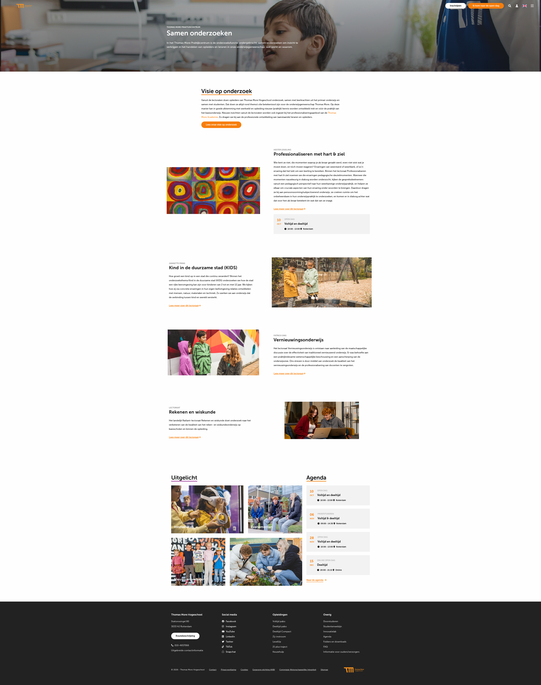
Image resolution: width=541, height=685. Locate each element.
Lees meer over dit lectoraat (288, 209)
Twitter (229, 641)
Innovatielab (329, 631)
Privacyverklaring (228, 670)
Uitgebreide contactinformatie (187, 650)
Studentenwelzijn (332, 626)
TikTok (229, 646)
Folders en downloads (334, 641)
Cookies (244, 670)
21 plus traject (280, 646)
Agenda (327, 636)
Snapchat (231, 651)
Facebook (231, 621)
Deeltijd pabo (280, 626)
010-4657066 (182, 645)
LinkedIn (230, 636)
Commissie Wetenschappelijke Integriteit (297, 670)
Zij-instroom (279, 636)
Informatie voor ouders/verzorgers (341, 651)
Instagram (231, 626)
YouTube (230, 631)
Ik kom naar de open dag (486, 5)
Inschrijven (455, 5)
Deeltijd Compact (282, 631)
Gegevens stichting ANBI (263, 670)
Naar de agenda (314, 580)
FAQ (325, 646)
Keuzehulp (278, 651)
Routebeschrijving (185, 636)
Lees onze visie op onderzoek (221, 124)
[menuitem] (455, 6)
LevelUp (277, 641)
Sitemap (324, 670)
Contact (212, 670)
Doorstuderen (330, 621)
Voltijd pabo (279, 621)
